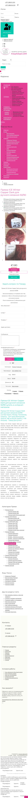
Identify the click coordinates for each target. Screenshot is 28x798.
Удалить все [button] (19, 770)
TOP (26, 797)
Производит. (7, 370)
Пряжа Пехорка (13, 559)
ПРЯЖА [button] (6, 97)
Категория (8, 367)
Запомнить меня (7, 21)
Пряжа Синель (9, 583)
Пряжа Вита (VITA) (13, 564)
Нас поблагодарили (17, 88)
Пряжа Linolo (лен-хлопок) (16, 530)
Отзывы (7, 110)
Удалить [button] (16, 783)
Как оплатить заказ (10, 673)
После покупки (9, 676)
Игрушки (7, 658)
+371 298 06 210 (10, 5)
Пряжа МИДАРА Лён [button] (11, 521)
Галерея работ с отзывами (13, 600)
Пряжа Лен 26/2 (13, 526)
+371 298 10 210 (10, 2)
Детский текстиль (18, 113)
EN (4, 46)
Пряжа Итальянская (17, 102)
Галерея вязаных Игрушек (13, 607)
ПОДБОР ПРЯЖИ (10, 581)
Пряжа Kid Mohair (13, 540)
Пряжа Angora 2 (13, 535)
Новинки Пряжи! (10, 576)
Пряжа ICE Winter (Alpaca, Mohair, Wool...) (16, 549)
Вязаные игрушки (18, 112)
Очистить (19, 359)
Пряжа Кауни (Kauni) (18, 92)
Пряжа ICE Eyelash (14, 552)
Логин (16, 13)
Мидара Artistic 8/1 (13, 518)
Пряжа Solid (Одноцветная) (16, 515)
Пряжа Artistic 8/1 (13, 511)
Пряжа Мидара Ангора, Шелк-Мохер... (18, 99)
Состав (9, 390)
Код (10, 374)
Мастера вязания (16, 89)
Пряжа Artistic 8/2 (13, 513)
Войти (4, 35)
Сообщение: (4, 334)
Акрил (15, 391)
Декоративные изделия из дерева (18, 115)
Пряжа (7, 650)
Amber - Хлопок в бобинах (16, 538)
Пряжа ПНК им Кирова (15, 562)
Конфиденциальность (7, 347)
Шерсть (16, 393)
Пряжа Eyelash (9, 584)
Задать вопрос (14, 277)
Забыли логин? (8, 40)
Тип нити (8, 386)
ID (10, 363)
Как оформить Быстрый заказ (13, 672)
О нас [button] (6, 87)
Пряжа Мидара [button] (9, 532)
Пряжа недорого (10, 579)
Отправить (9, 359)
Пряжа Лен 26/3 (13, 528)
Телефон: (4, 320)
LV (4, 45)
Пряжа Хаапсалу (13, 533)
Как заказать (15, 86)
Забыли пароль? (8, 39)
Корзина (7, 119)
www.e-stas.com (22, 754)
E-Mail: (3, 313)
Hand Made (7, 113)
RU (4, 43)
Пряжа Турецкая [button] (10, 543)
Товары (7, 107)
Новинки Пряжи (16, 91)
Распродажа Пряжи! (11, 577)
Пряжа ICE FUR (13, 545)
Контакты (8, 117)
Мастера (7, 657)
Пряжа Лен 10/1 (12, 523)
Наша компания (10, 603)
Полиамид (8, 393)
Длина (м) (8, 382)
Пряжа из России (17, 104)
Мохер (21, 391)
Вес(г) (9, 378)
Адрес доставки (5, 327)
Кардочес (7, 108)
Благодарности (9, 655)
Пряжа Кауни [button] (9, 510)
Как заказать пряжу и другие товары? (14, 595)
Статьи (7, 660)
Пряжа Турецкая (16, 101)
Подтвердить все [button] (7, 770)
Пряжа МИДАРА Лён (18, 97)
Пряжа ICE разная (13, 553)
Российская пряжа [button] (11, 557)
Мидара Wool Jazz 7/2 (14, 520)
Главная (7, 85)
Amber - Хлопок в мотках (15, 537)
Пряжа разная (16, 105)
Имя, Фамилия (5, 305)
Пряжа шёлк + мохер (14, 542)
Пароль (17, 17)
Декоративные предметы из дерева (14, 609)
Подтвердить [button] (6, 783)
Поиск (7, 679)
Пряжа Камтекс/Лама (14, 560)
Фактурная (15, 386)
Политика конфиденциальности (16, 773)
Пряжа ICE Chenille (14, 547)
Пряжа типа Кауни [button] (11, 516)
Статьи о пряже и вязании (13, 598)
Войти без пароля (7, 32)
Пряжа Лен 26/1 (13, 525)
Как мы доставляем (11, 675)
